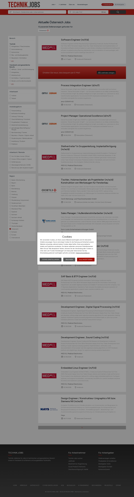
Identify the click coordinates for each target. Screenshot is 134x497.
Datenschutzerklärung (83, 253)
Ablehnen (69, 259)
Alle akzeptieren (85, 259)
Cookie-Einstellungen (50, 259)
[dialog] (67, 248)
